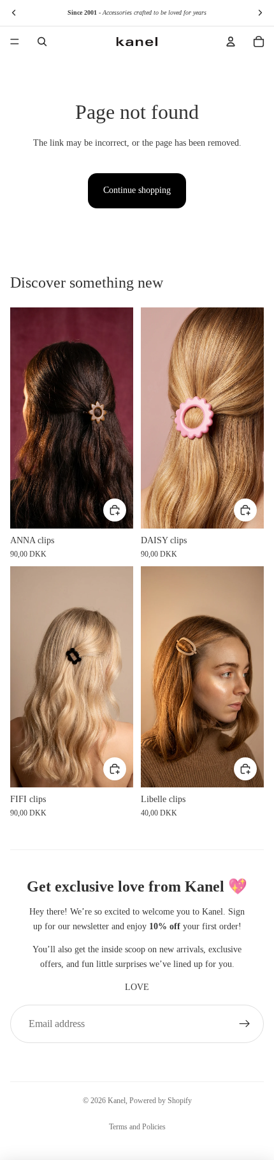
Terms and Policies (137, 1126)
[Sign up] (244, 1023)
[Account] (231, 41)
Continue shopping (137, 190)
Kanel (117, 1100)
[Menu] (14, 41)
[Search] (42, 41)
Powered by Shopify (160, 1100)
